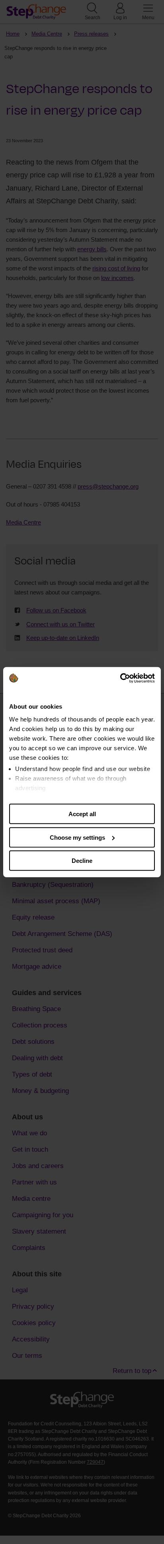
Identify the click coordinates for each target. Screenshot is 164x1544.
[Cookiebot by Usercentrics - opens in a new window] (120, 678)
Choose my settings (77, 837)
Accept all (82, 814)
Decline (82, 860)
